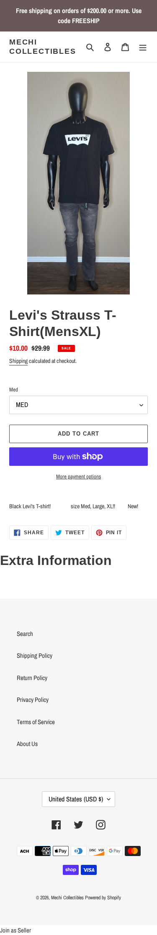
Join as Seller (15, 930)
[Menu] (143, 47)
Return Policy (32, 677)
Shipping (18, 361)
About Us (27, 743)
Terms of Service (36, 721)
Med (13, 389)
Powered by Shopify (103, 897)
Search (25, 633)
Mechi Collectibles (42, 46)
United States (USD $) (76, 799)
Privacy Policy (33, 699)
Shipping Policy (34, 655)
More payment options (78, 476)
